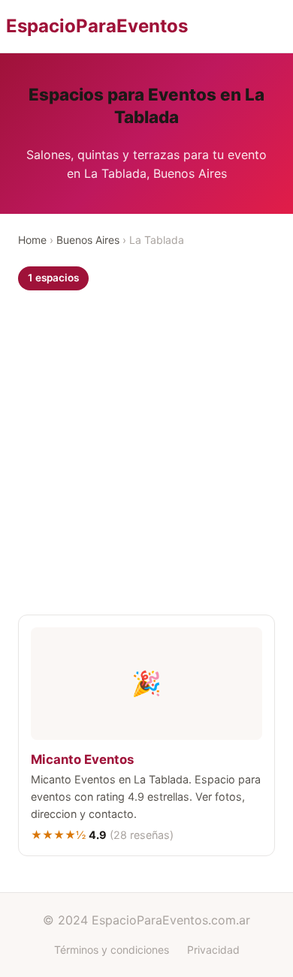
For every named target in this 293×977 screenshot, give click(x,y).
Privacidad (213, 949)
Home (32, 239)
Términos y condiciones (111, 949)
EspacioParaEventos (97, 26)
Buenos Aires (87, 239)
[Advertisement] (146, 456)
